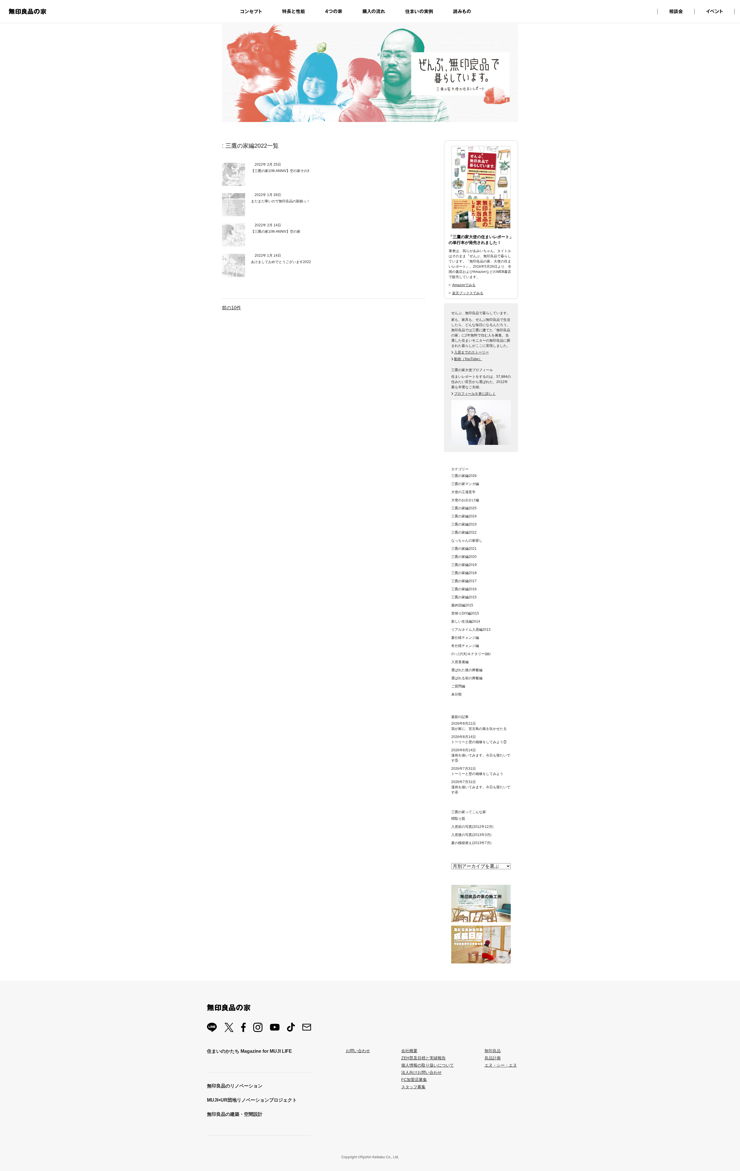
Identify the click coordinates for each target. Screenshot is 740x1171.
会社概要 (409, 1050)
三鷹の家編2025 (464, 508)
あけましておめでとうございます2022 (281, 262)
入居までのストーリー (471, 352)
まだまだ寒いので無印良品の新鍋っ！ (280, 201)
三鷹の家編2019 (464, 565)
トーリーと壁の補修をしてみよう (477, 774)
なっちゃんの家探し (466, 541)
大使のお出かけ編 (465, 500)
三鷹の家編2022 (464, 532)
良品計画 (492, 1058)
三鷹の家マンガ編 (465, 484)
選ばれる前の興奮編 (466, 678)
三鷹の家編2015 (464, 597)
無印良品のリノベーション (234, 1085)
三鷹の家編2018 (464, 573)
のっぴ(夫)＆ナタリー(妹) (471, 654)
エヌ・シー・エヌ (500, 1065)
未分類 (456, 694)
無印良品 (492, 1050)
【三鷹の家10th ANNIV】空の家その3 (280, 171)
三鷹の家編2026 (464, 476)
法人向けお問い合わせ (421, 1072)
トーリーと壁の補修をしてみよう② (479, 742)
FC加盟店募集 (414, 1079)
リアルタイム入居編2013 (471, 630)
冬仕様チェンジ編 (465, 646)
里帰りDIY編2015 (465, 613)
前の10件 (231, 307)
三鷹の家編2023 (464, 524)
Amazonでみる (464, 285)
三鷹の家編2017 (464, 581)
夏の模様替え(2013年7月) (471, 843)
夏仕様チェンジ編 (465, 638)
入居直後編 (460, 662)
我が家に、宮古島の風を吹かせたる (479, 729)
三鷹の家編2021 (464, 549)
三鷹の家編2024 (464, 516)
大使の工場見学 (463, 492)
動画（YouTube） (468, 359)
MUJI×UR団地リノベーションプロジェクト (252, 1100)
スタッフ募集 (413, 1087)
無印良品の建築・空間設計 (234, 1114)
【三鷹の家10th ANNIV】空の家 (275, 232)
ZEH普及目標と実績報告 (423, 1058)
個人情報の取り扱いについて (427, 1065)
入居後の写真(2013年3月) (471, 835)
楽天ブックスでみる (467, 293)
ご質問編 (458, 686)
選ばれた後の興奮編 (466, 670)
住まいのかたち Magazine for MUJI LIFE (249, 1051)
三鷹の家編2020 (464, 557)
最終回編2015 (462, 605)
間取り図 (458, 819)
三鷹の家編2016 (464, 589)
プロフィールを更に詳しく (475, 394)
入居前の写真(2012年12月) (472, 827)
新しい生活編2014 (465, 621)
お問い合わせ (358, 1050)
